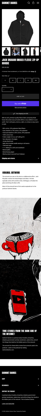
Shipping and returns (8, 158)
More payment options (20, 107)
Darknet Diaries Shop (11, 411)
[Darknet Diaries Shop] (9, 3)
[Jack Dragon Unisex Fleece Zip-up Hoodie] (6, 51)
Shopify (24, 411)
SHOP (3, 379)
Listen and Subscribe (8, 403)
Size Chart (4, 76)
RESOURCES (5, 385)
